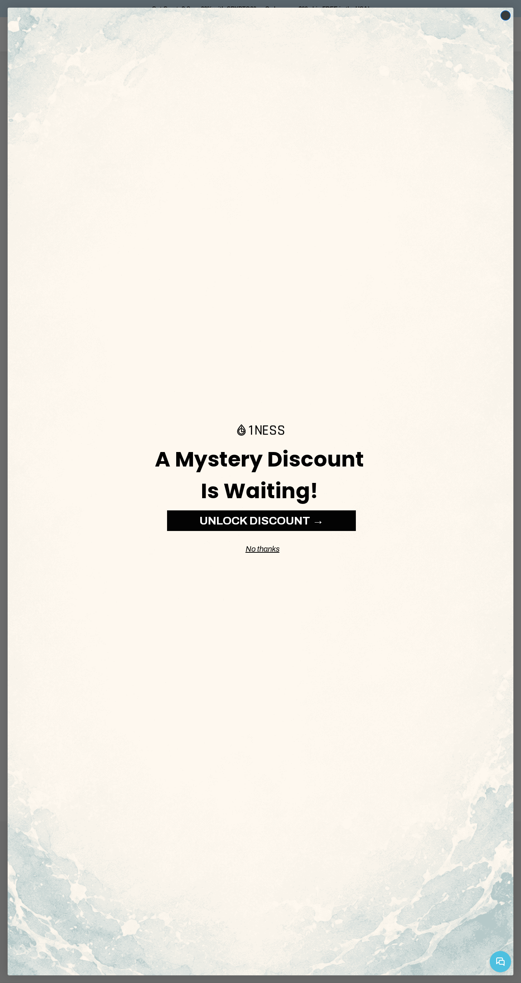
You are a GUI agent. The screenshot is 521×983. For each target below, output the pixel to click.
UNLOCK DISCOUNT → (261, 521)
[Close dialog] (505, 15)
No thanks (263, 549)
